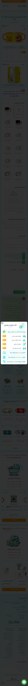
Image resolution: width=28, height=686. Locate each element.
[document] (14, 343)
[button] (2, 323)
